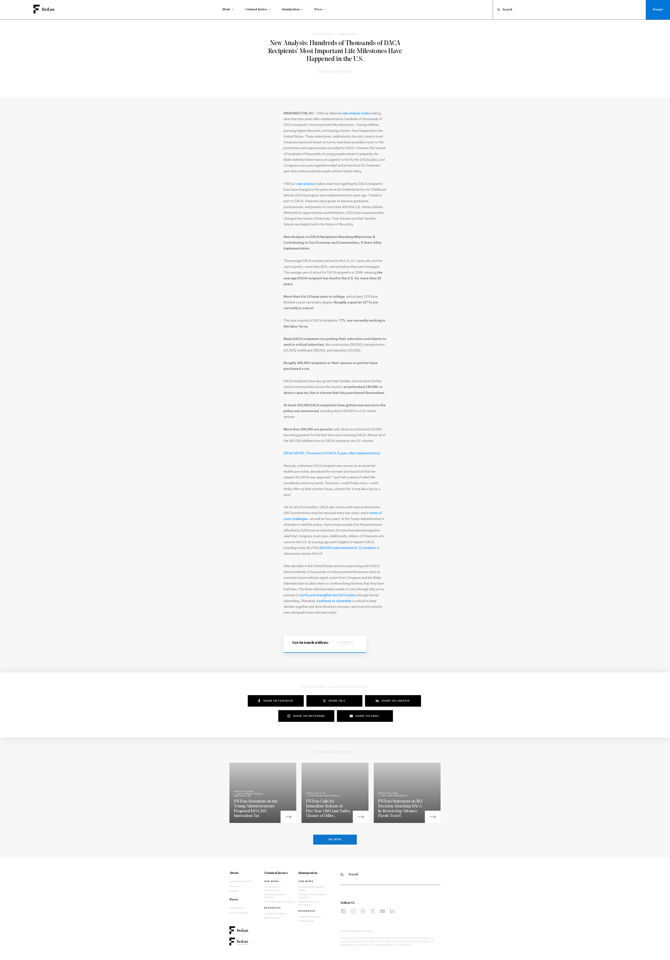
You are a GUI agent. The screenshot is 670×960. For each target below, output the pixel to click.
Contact (234, 886)
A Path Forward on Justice (279, 902)
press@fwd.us (345, 642)
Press (318, 9)
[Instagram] (353, 911)
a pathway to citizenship (334, 601)
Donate (658, 9)
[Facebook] (343, 911)
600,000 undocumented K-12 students (347, 548)
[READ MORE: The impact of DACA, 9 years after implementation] (332, 453)
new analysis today (356, 113)
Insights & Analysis (275, 914)
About (226, 9)
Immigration (291, 9)
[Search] (342, 875)
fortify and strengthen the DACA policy (328, 595)
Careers (234, 891)
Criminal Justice (256, 9)
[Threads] (363, 911)
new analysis (305, 184)
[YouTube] (382, 911)
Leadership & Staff (240, 881)
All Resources (272, 918)
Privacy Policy (348, 931)
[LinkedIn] (392, 911)
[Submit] (498, 10)
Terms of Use (363, 931)
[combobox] (570, 10)
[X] (372, 911)
